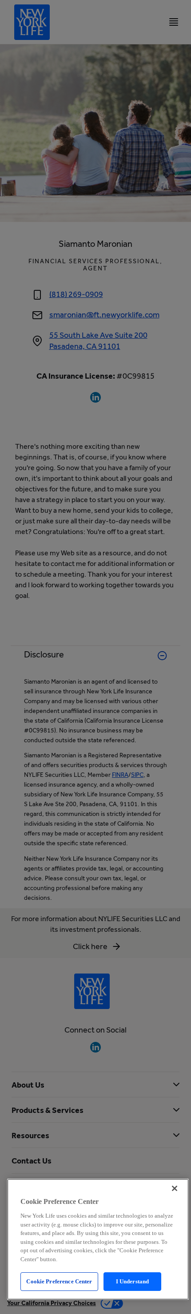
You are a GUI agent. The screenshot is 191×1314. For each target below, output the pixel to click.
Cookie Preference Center (59, 1281)
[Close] (174, 1188)
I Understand (132, 1281)
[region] (98, 1239)
